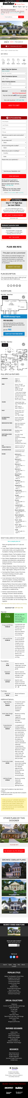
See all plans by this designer (14, 851)
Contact (14, 966)
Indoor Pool (14, 1011)
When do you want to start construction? (13, 135)
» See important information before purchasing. (14, 603)
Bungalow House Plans (14, 978)
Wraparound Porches (14, 1021)
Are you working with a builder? (10, 145)
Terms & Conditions (14, 12)
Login (23, 6)
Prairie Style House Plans (14, 988)
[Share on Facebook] (14, 285)
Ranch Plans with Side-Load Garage (14, 1016)
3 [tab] (11, 40)
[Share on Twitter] (16, 285)
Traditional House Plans (14, 992)
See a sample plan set (14, 541)
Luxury (14, 1013)
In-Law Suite (14, 1009)
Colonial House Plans (13, 50)
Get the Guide (14, 237)
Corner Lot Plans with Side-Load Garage (14, 1006)
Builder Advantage (14, 1055)
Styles (10, 964)
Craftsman (14, 985)
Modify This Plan (14, 267)
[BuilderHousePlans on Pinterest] (17, 957)
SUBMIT (21, 17)
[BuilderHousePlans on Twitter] (14, 957)
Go (18, 945)
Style (6, 50)
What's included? (5, 71)
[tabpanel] (14, 30)
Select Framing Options (8, 81)
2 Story (14, 1020)
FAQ (19, 964)
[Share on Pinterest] (19, 285)
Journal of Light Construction (14, 1058)
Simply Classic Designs (14, 1037)
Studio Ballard (14, 1039)
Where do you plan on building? (11, 151)
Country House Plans (14, 983)
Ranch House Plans (14, 990)
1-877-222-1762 (20, 100)
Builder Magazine (14, 1056)
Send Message (14, 176)
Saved (16, 6)
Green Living (14, 1032)
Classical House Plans (14, 980)
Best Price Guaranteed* (19, 93)
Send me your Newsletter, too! (12, 171)
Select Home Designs (14, 1035)
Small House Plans (14, 1018)
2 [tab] (9, 40)
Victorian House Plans (14, 993)
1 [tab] (7, 40)
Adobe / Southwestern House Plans (14, 976)
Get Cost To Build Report (14, 215)
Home (2, 50)
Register (20, 6)
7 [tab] (21, 40)
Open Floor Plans (14, 1014)
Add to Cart (14, 105)
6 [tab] (18, 40)
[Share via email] (8, 285)
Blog (14, 964)
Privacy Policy (20, 192)
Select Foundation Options (9, 76)
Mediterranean (14, 987)
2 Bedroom (14, 1004)
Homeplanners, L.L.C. (14, 1034)
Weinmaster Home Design (14, 1042)
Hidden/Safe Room (14, 1007)
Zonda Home (14, 1060)
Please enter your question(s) (10, 159)
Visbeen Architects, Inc (14, 1041)
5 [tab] (16, 40)
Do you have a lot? (7, 140)
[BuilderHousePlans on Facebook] (10, 957)
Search (5, 964)
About (23, 964)
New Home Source (14, 1053)
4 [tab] (14, 40)
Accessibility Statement (14, 1076)
